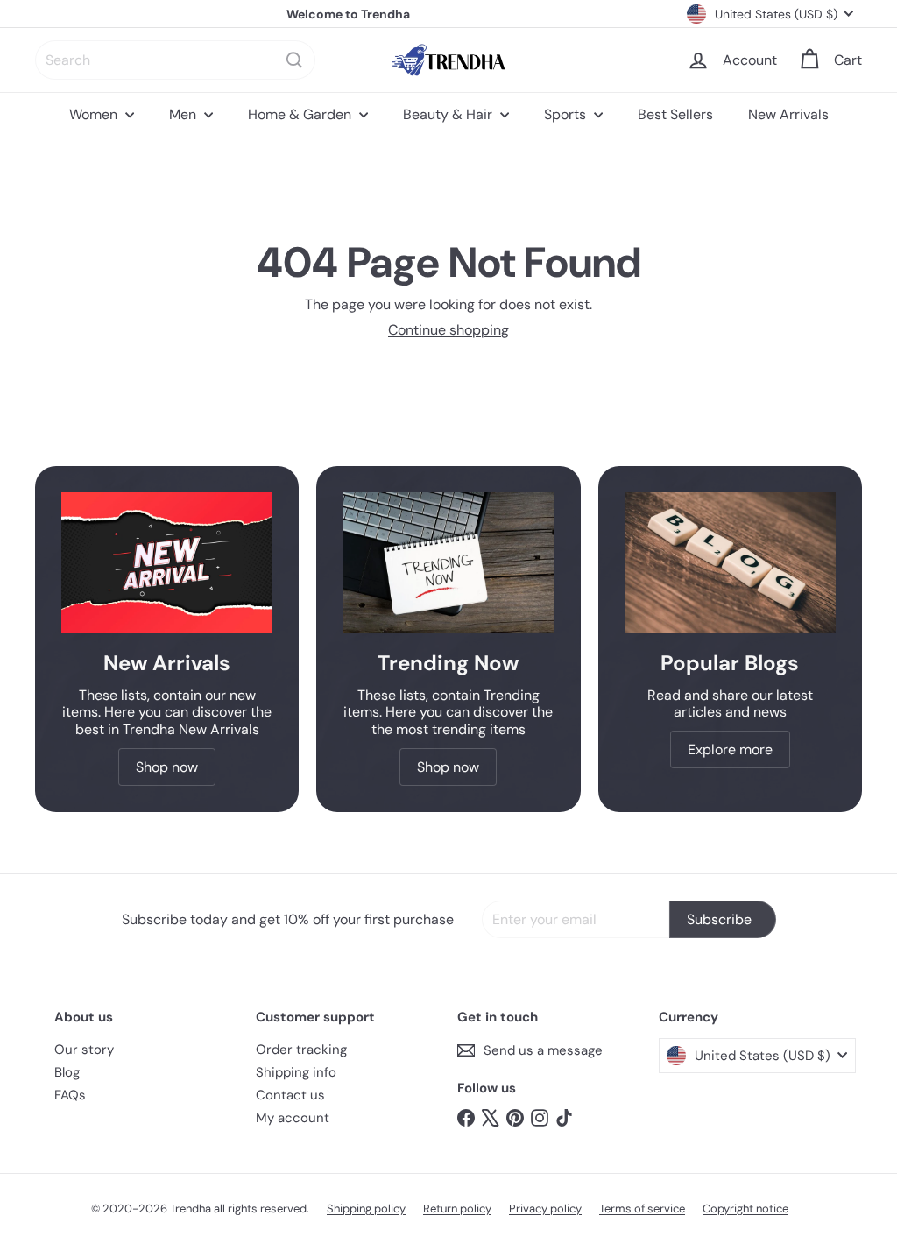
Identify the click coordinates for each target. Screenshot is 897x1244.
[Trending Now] (448, 562)
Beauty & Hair (449, 114)
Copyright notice (745, 1208)
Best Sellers (675, 114)
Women (95, 114)
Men (184, 114)
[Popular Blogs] (730, 562)
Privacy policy (545, 1208)
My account (292, 1118)
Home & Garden (301, 114)
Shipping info (296, 1072)
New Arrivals (788, 114)
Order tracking (301, 1049)
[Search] (294, 60)
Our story (84, 1049)
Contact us (290, 1095)
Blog (67, 1072)
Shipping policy (366, 1208)
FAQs (70, 1095)
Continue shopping (448, 330)
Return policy (457, 1208)
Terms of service (642, 1208)
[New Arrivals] (166, 562)
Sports (567, 114)
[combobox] (175, 60)
